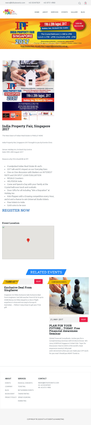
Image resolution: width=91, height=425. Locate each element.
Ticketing (21, 386)
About (45, 12)
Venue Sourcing (24, 397)
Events (64, 12)
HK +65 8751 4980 (44, 387)
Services (54, 12)
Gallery (74, 12)
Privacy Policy (11, 397)
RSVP (38, 281)
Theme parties (23, 394)
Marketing (22, 401)
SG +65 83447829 (44, 385)
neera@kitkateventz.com (15, 3)
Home (37, 12)
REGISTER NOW (16, 210)
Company (8, 386)
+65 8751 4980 (49, 3)
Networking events (26, 390)
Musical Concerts (25, 383)
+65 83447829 (34, 3)
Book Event (10, 394)
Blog (83, 12)
